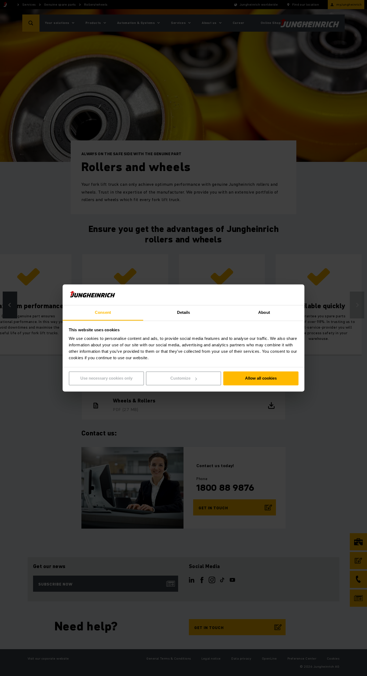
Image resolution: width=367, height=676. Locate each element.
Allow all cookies (261, 378)
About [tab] (264, 312)
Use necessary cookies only (106, 378)
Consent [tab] (103, 312)
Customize (180, 378)
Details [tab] (183, 312)
